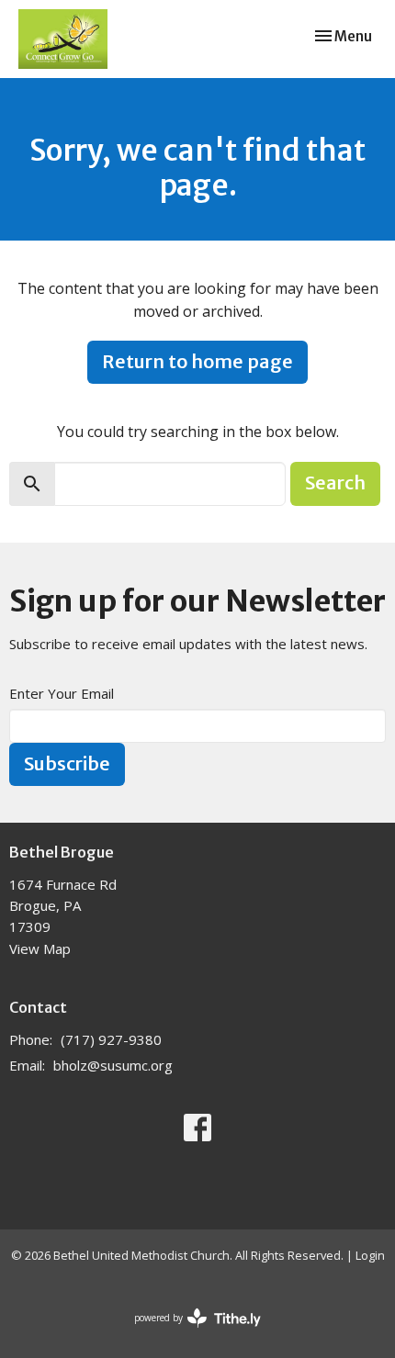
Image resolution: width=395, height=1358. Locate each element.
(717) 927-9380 (111, 1039)
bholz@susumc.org (113, 1065)
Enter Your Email (61, 693)
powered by (188, 1333)
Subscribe (67, 763)
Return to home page (197, 361)
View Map (40, 948)
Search (335, 482)
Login (370, 1255)
